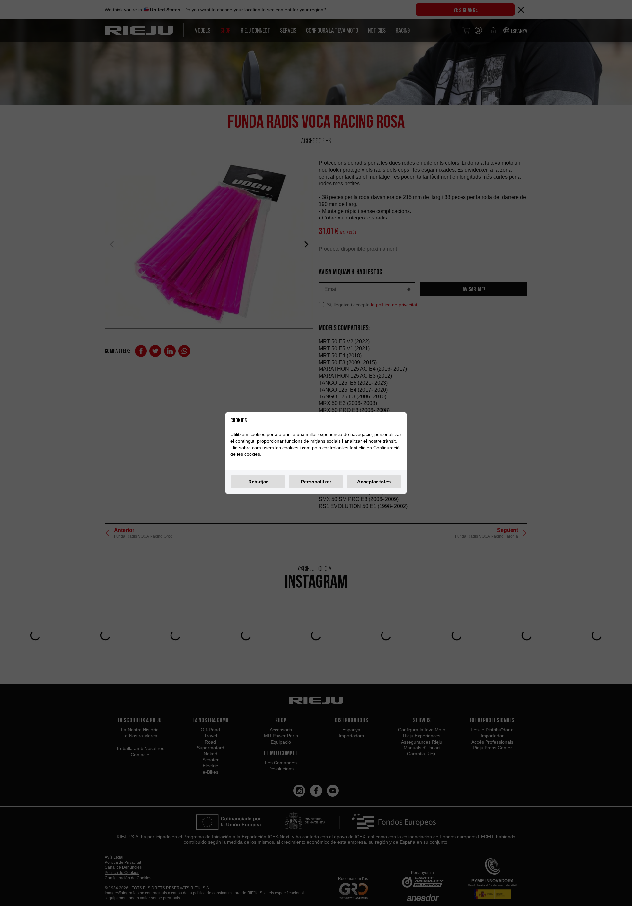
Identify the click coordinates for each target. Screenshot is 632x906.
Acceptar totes (374, 481)
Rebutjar (258, 481)
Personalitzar (316, 481)
